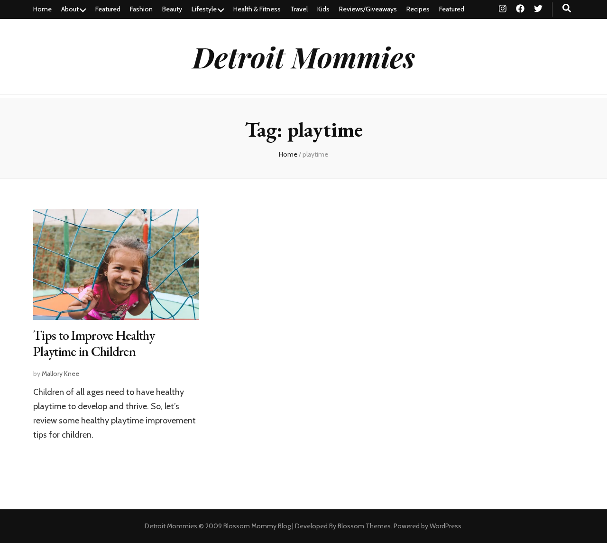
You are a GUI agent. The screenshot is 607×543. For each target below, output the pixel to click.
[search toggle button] (566, 8)
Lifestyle (204, 9)
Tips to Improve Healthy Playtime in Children (94, 343)
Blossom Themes (364, 526)
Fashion (141, 9)
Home (42, 9)
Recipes (418, 9)
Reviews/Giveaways (368, 9)
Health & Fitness (257, 9)
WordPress (445, 526)
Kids (323, 9)
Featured (107, 9)
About (70, 9)
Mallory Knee (60, 373)
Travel (299, 9)
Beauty (172, 9)
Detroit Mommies (304, 56)
